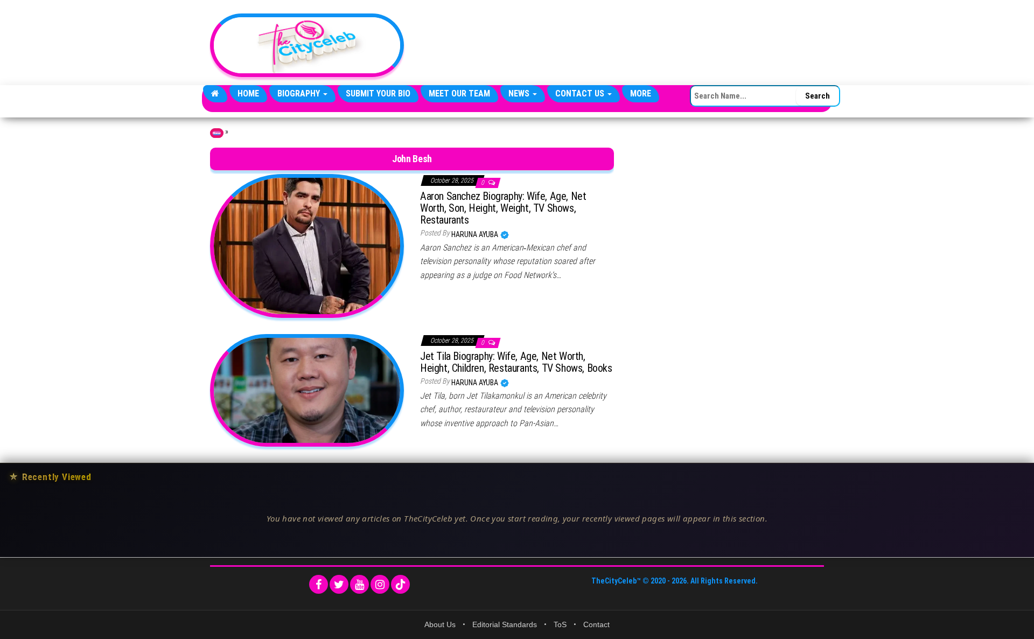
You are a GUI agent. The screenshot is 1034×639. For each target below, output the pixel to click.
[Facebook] (318, 584)
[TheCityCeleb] (215, 93)
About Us (440, 624)
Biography (299, 93)
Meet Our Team (459, 93)
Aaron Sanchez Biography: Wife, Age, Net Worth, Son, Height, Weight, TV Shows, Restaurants (503, 208)
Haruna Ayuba (475, 234)
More (640, 93)
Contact (596, 624)
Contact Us (580, 93)
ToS (560, 624)
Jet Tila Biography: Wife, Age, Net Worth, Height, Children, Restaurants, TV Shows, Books (516, 362)
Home (248, 93)
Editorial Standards (504, 624)
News (520, 93)
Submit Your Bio (378, 93)
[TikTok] (400, 584)
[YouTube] (359, 584)
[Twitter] (339, 584)
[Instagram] (380, 584)
